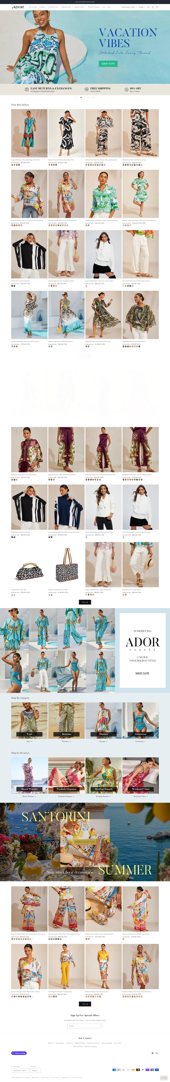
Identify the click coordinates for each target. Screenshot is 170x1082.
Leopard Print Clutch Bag (18, 589)
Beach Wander (28, 796)
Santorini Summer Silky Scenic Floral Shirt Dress (62, 220)
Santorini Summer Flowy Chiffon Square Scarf (136, 934)
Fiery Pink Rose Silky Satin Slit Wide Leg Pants (62, 419)
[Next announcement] (158, 2)
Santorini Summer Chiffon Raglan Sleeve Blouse (25, 991)
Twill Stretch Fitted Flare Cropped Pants (60, 991)
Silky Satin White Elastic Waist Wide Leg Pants (136, 281)
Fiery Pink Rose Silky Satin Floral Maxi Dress (24, 419)
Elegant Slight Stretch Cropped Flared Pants (61, 281)
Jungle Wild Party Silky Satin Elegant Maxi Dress (25, 160)
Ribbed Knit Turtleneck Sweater (20, 281)
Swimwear (139, 741)
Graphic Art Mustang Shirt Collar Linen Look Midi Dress (139, 220)
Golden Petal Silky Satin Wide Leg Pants (134, 160)
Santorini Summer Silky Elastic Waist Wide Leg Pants (64, 934)
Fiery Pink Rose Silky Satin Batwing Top (97, 419)
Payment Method (80, 1043)
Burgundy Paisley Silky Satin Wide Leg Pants (61, 474)
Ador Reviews (59, 1043)
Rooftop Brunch (102, 796)
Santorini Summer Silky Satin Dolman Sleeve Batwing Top (28, 934)
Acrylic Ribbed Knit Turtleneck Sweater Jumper (99, 281)
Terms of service (55, 1077)
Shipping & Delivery (93, 1043)
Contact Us (69, 1043)
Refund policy (35, 1077)
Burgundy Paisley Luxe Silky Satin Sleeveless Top (100, 474)
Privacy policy (45, 1077)
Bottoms (65, 741)
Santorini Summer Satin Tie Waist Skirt (96, 991)
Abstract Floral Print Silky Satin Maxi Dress (61, 160)
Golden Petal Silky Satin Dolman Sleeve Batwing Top (101, 160)
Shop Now (85, 52)
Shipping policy (66, 1077)
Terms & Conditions (90, 1046)
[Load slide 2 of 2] (84, 97)
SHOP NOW (85, 650)
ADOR (17, 1077)
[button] (42, 7)
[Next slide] (89, 97)
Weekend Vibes (140, 796)
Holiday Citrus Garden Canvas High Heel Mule (99, 934)
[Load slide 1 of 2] (81, 97)
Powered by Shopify (24, 1077)
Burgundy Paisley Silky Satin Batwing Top (23, 474)
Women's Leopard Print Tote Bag (57, 589)
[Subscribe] (100, 1026)
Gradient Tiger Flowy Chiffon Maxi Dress (60, 341)
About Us (51, 1043)
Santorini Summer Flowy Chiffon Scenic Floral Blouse (27, 220)
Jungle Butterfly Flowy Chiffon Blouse (133, 341)
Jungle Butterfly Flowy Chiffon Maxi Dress (98, 341)
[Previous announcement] (12, 2)
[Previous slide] (76, 97)
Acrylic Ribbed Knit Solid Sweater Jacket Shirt (99, 532)
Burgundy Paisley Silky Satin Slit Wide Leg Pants (137, 474)
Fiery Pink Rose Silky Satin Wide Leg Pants (135, 419)
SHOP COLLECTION (85, 842)
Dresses (102, 741)
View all (85, 356)
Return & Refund (107, 1043)
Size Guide (117, 1043)
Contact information (77, 1077)
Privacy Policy (77, 1046)
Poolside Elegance (65, 796)
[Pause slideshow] (94, 97)
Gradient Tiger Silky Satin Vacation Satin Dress (25, 341)
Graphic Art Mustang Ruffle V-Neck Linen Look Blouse (101, 220)
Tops (28, 741)
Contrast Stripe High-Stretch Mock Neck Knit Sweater (64, 532)
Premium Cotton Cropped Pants (131, 589)
